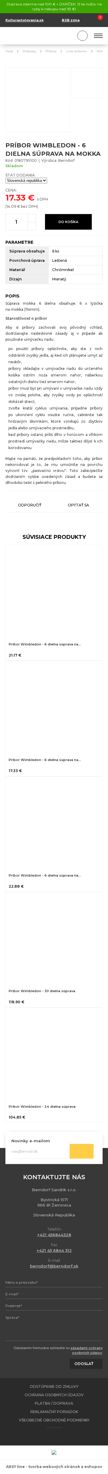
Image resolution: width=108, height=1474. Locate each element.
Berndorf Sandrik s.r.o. (32, 36)
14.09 (11, 206)
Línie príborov (76, 51)
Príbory (51, 51)
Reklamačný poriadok (54, 1411)
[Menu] (98, 35)
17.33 (15, 197)
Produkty (29, 51)
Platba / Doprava (54, 1403)
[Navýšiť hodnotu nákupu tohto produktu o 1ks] (32, 218)
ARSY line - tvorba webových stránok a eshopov (54, 1466)
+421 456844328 (54, 1234)
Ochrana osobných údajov (54, 1395)
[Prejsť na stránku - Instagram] (59, 1436)
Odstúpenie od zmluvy (54, 1386)
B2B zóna (71, 20)
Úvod (9, 51)
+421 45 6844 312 (54, 1250)
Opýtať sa (78, 505)
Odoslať (82, 1151)
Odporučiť (29, 505)
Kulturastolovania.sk (24, 20)
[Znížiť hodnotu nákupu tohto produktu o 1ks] (32, 226)
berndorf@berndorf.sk (54, 1266)
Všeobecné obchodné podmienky (54, 1420)
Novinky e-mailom (30, 1140)
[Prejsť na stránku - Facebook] (48, 1436)
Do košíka (68, 222)
